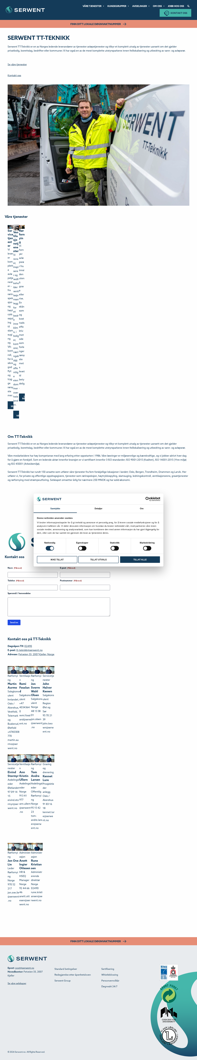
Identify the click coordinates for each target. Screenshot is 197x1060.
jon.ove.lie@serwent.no (13, 896)
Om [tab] (141, 508)
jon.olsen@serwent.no (36, 723)
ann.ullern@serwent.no (25, 807)
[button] (188, 6)
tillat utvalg (98, 559)
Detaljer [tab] (99, 508)
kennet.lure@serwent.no (48, 816)
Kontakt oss (179, 13)
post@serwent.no (24, 967)
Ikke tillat (57, 559)
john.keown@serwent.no (48, 727)
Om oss (157, 6)
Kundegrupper (116, 6)
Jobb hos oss (176, 6)
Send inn (14, 622)
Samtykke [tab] (55, 508)
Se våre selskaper (17, 983)
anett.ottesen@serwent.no (24, 900)
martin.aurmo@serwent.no (13, 743)
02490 (28, 646)
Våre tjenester (92, 6)
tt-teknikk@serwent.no (29, 650)
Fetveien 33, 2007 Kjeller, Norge (36, 654)
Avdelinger (139, 6)
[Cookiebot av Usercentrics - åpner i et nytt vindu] (147, 499)
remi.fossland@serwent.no (25, 719)
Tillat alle (140, 559)
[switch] (82, 548)
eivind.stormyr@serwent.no (13, 804)
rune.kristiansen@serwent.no (36, 896)
